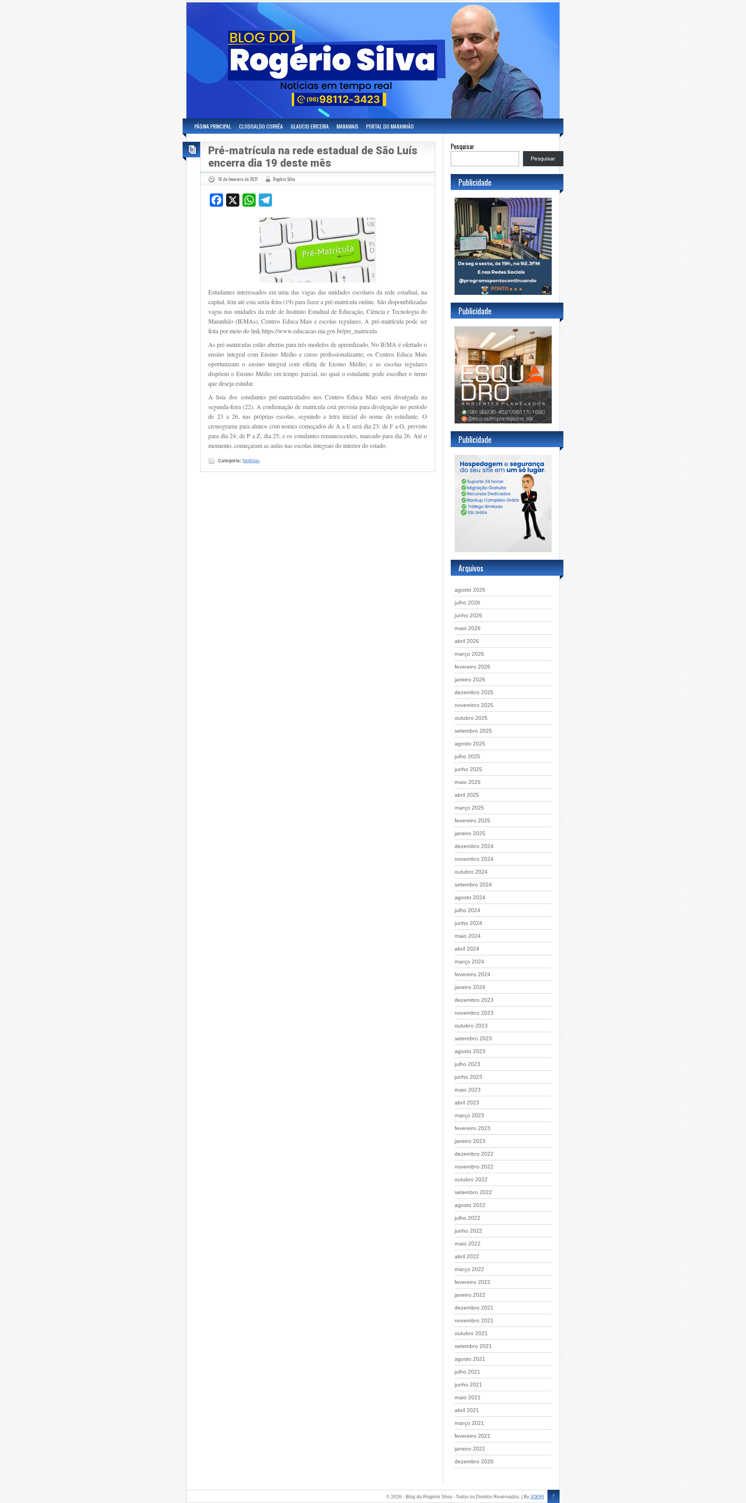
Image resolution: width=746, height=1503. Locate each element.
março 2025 (469, 808)
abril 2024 (467, 949)
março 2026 (469, 654)
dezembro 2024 (474, 846)
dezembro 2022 (474, 1154)
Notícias (251, 460)
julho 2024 (467, 910)
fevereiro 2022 (472, 1282)
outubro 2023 (471, 1025)
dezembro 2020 (474, 1461)
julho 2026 (467, 602)
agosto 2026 (470, 590)
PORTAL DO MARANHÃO (390, 126)
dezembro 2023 (474, 1000)
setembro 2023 (473, 1038)
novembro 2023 (474, 1013)
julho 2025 (467, 756)
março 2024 (469, 961)
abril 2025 (467, 795)
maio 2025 (468, 782)
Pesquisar (462, 146)
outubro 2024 (471, 872)
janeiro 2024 (470, 987)
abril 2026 (467, 641)
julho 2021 (467, 1372)
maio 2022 (468, 1243)
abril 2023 (467, 1102)
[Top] (553, 1497)
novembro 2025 (474, 705)
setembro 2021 (473, 1346)
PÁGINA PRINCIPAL (212, 126)
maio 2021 (468, 1397)
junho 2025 (468, 769)
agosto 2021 (470, 1359)
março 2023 (469, 1115)
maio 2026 (468, 628)
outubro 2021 (471, 1333)
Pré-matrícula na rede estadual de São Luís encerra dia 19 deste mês (312, 157)
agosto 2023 (470, 1051)
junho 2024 (468, 923)
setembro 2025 (473, 731)
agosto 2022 (470, 1205)
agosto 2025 (470, 743)
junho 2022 (468, 1231)
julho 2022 (467, 1218)
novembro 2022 (474, 1166)
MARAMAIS (347, 126)
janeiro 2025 (470, 833)
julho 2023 (467, 1064)
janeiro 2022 (470, 1295)
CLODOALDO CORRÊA (261, 126)
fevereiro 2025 (472, 820)
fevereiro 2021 (472, 1436)
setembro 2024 (473, 884)
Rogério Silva (284, 179)
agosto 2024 (470, 897)
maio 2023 (468, 1090)
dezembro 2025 (474, 692)
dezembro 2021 (474, 1307)
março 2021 (469, 1423)
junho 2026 (468, 615)
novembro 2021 (474, 1320)
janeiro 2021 (470, 1449)
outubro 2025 (471, 718)
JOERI (537, 1497)
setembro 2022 (473, 1192)
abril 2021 (467, 1410)
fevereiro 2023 (472, 1128)
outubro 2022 (471, 1179)
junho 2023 (468, 1077)
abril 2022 (467, 1256)
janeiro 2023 (470, 1141)
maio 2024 (468, 936)
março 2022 (469, 1269)
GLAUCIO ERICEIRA (310, 126)
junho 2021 (468, 1384)
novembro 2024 (474, 859)
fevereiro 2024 (472, 974)
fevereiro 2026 (472, 667)
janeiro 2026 (470, 679)
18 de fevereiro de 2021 (238, 179)
